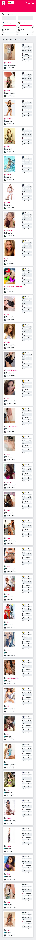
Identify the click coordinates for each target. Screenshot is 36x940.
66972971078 (11, 96)
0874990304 (10, 292)
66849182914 (11, 543)
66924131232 (11, 879)
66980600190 (11, 68)
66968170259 (11, 459)
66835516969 (11, 236)
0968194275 (10, 264)
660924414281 (11, 683)
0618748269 (10, 208)
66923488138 (11, 655)
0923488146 (10, 124)
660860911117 (11, 403)
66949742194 (11, 375)
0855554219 (10, 711)
